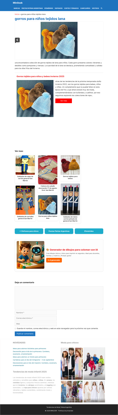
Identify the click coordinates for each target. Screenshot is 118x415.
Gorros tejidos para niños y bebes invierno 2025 (40, 76)
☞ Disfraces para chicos (29, 231)
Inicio (17, 14)
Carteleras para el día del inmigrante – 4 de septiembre (33, 360)
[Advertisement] (61, 134)
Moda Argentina (66, 407)
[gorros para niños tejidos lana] (59, 58)
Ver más (63, 101)
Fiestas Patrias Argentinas (32, 8)
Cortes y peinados (71, 8)
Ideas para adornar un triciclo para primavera (29, 357)
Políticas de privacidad (65, 411)
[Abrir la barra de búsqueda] (101, 8)
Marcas (17, 8)
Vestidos (95, 8)
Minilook (18, 2)
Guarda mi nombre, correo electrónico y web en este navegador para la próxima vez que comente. (57, 328)
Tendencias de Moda (53, 407)
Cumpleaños (85, 8)
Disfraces (59, 8)
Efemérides (48, 8)
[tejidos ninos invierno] (17, 42)
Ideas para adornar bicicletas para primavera (29, 348)
